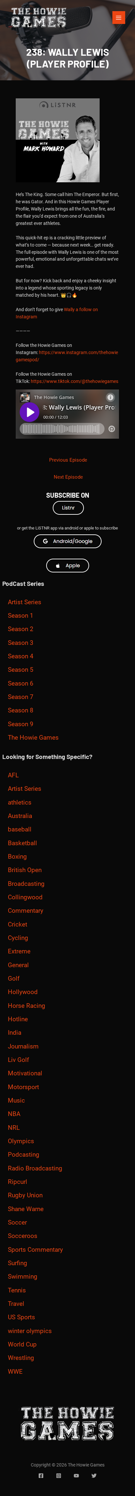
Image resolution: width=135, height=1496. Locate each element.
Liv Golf (18, 1060)
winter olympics (30, 1331)
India (14, 1032)
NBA (14, 1114)
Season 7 (20, 697)
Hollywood (23, 992)
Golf (14, 978)
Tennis (17, 1290)
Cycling (18, 938)
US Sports (21, 1317)
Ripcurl (17, 1182)
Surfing (17, 1263)
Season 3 (20, 643)
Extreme (19, 951)
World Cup (22, 1344)
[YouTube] (76, 1475)
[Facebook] (41, 1475)
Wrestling (21, 1358)
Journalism (23, 1046)
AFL (13, 775)
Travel (16, 1303)
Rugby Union (25, 1195)
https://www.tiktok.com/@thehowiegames (74, 381)
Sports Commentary (35, 1249)
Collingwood (25, 897)
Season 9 (20, 724)
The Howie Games (33, 737)
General (18, 965)
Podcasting (23, 1154)
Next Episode (68, 477)
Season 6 (20, 683)
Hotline (18, 1019)
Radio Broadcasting (35, 1168)
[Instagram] (58, 1475)
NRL (14, 1127)
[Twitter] (94, 1475)
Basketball (22, 843)
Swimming (22, 1276)
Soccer (17, 1222)
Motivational (25, 1073)
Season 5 (20, 669)
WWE (15, 1371)
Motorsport (23, 1087)
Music (16, 1100)
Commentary (25, 910)
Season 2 (20, 629)
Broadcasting (26, 884)
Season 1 (20, 615)
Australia (20, 816)
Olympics (21, 1141)
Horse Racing (26, 1005)
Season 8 (20, 710)
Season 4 (20, 656)
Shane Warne (26, 1209)
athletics (19, 802)
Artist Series (24, 602)
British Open (25, 870)
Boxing (17, 856)
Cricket (17, 924)
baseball (19, 829)
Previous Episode (68, 460)
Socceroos (22, 1236)
